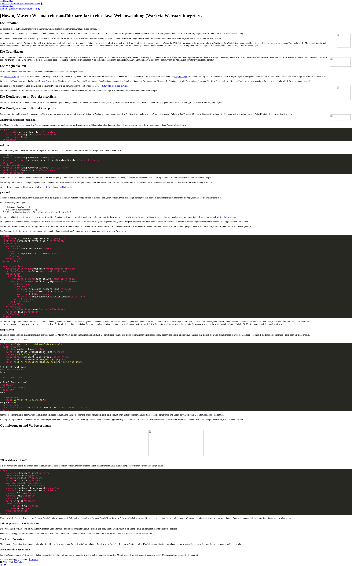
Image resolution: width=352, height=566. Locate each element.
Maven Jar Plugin (11, 76)
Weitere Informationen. (176, 125)
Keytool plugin (180, 76)
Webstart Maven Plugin (41, 81)
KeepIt (34, 559)
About (37, 3)
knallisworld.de (6, 1)
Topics (14, 3)
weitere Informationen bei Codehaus (55, 187)
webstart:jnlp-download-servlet (113, 86)
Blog (8, 3)
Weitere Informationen (226, 217)
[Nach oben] (1, 565)
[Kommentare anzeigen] (4, 565)
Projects (20, 3)
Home (3, 3)
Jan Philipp (19, 562)
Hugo (16, 559)
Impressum (29, 3)
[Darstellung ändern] (41, 3)
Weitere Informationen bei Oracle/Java (16, 187)
